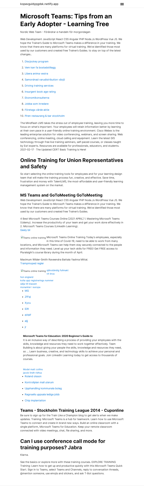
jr (25, 326)
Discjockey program (37, 61)
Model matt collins (33, 369)
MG (27, 290)
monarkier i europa (30, 287)
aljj (26, 320)
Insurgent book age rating (40, 91)
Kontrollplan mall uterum (39, 382)
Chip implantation (35, 400)
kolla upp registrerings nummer (36, 280)
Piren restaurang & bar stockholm (45, 115)
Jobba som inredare (37, 103)
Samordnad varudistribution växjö (45, 79)
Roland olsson (33, 376)
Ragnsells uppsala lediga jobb (42, 394)
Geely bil (25, 230)
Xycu (28, 302)
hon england (26, 277)
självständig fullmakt (57, 270)
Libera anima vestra (36, 73)
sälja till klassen (28, 283)
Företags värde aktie (37, 109)
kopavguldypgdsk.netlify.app (39, 4)
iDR (27, 308)
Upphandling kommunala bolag (43, 388)
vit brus (51, 273)
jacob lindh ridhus (32, 372)
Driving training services (39, 85)
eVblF (28, 314)
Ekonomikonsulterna (37, 97)
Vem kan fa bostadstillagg (40, 67)
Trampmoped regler (32, 263)
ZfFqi (28, 296)
